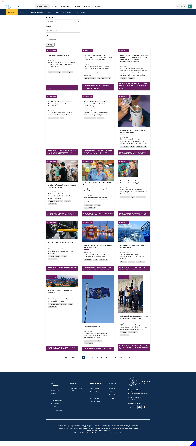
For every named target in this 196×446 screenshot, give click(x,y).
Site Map (111, 398)
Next (121, 357)
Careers (111, 391)
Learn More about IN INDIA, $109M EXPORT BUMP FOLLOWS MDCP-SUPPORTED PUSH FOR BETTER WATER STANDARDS (97, 87)
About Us (112, 383)
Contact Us (112, 388)
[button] (42, 6)
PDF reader (134, 428)
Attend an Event (55, 403)
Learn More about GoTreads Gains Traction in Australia (62, 268)
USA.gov (76, 433)
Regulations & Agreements (58, 396)
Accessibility (118, 433)
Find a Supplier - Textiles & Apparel (76, 389)
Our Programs (93, 391)
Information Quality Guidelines (106, 433)
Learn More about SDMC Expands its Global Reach (61, 87)
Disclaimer (95, 433)
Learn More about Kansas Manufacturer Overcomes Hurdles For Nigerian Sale (97, 268)
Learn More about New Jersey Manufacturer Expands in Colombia (98, 213)
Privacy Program (87, 433)
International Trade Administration (68, 425)
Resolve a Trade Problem (57, 400)
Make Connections (94, 388)
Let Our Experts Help (56, 410)
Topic (47, 35)
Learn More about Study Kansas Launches (97, 349)
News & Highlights (56, 406)
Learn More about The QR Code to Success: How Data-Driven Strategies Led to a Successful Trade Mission (61, 152)
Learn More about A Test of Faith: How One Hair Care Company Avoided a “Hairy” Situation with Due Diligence (97, 152)
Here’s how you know (33, 1)
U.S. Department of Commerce (86, 425)
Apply (50, 45)
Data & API (112, 394)
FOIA (81, 433)
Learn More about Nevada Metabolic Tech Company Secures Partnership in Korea (61, 213)
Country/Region (51, 18)
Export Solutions (55, 390)
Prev (73, 357)
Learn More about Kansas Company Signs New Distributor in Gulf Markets (133, 268)
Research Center (55, 393)
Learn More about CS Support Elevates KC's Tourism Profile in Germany (61, 348)
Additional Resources (95, 401)
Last (128, 357)
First (66, 357)
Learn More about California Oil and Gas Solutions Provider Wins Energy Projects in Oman (134, 347)
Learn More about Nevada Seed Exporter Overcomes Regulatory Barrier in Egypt (133, 213)
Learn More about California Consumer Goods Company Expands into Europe (132, 152)
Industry (48, 27)
